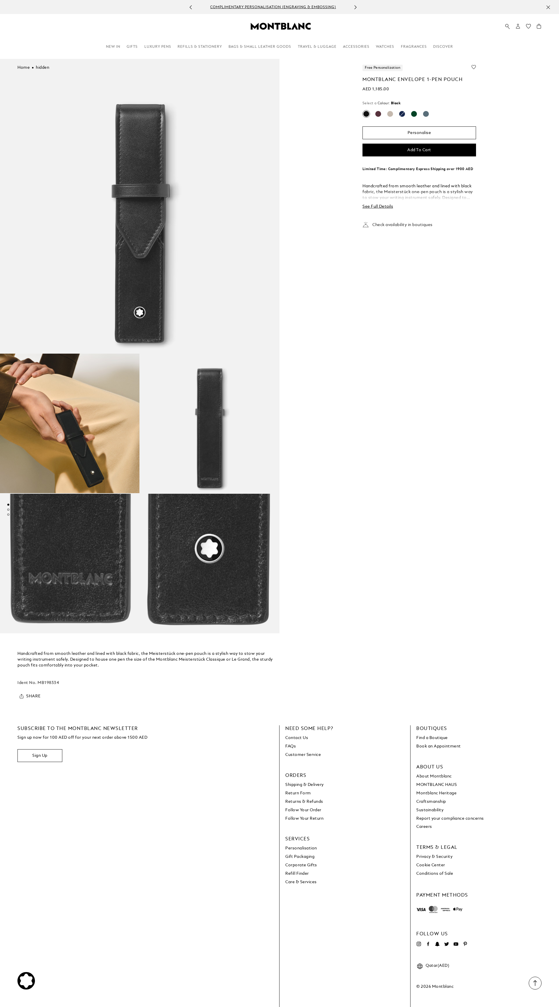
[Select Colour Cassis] (378, 114)
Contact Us (296, 738)
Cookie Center (430, 865)
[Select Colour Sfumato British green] (414, 114)
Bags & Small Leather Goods (260, 47)
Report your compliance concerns (450, 818)
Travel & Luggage (317, 47)
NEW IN (113, 47)
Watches (385, 47)
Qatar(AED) (437, 966)
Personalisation (301, 848)
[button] (518, 26)
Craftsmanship (431, 802)
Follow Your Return (304, 818)
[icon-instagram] (418, 944)
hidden (42, 68)
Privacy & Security (434, 857)
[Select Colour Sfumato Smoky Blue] (426, 114)
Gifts (132, 47)
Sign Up (39, 756)
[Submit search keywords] (507, 26)
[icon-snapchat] (437, 944)
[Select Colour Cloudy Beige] (390, 114)
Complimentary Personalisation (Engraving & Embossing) (273, 7)
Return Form (298, 793)
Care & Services (301, 882)
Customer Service (303, 755)
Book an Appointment (438, 746)
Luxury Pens (157, 47)
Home (23, 68)
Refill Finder (297, 874)
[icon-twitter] (446, 944)
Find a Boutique (432, 738)
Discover (443, 47)
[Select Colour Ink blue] (402, 114)
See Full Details (377, 206)
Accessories (356, 47)
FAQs (290, 746)
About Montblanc (434, 776)
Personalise (419, 133)
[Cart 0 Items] (539, 28)
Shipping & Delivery (304, 785)
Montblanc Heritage (436, 793)
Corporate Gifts (301, 865)
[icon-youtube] (456, 944)
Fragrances (414, 47)
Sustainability (429, 810)
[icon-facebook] (428, 944)
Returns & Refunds (304, 802)
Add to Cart (419, 150)
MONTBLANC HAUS (436, 785)
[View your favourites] (528, 28)
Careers (424, 827)
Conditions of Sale (434, 874)
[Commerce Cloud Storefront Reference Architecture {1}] (281, 26)
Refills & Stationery (200, 47)
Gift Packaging (299, 857)
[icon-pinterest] (465, 944)
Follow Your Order (303, 810)
